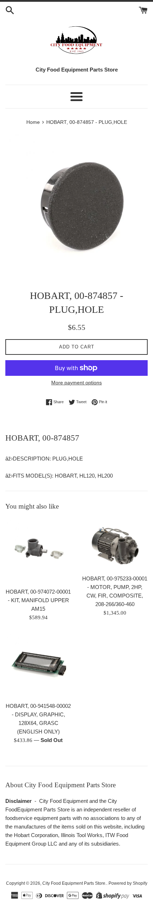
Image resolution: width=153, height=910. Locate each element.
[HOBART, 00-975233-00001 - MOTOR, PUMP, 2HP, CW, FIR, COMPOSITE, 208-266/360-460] (115, 544)
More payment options (76, 382)
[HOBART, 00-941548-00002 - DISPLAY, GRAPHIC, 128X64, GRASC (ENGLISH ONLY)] (38, 665)
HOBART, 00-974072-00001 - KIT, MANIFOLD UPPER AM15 (38, 600)
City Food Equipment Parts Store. (74, 883)
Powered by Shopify (128, 883)
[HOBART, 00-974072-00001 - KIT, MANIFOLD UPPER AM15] (38, 551)
